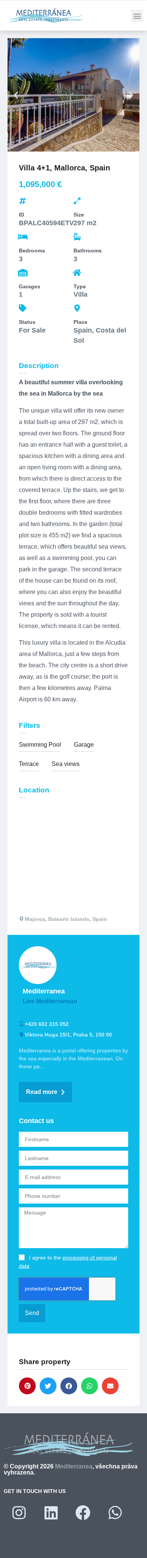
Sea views (66, 764)
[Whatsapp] (115, 1513)
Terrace (29, 764)
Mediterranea (73, 1466)
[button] (137, 15)
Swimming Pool (40, 744)
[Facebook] (83, 1513)
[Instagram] (19, 1513)
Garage (84, 744)
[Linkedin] (51, 1513)
